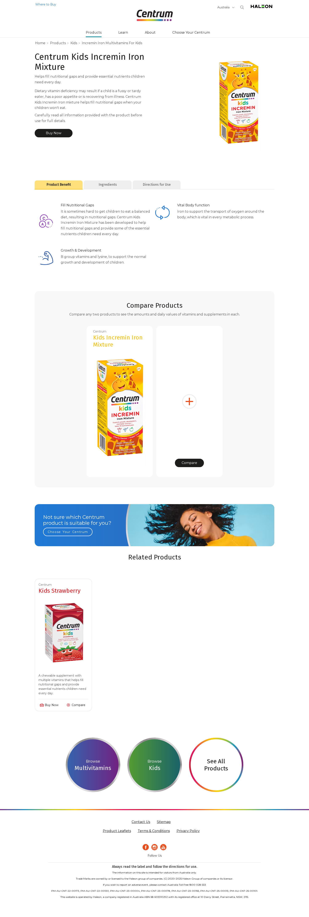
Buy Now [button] (53, 133)
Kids (73, 43)
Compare (189, 463)
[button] (226, 7)
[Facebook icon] (146, 847)
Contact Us (141, 822)
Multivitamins (93, 767)
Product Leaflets (117, 831)
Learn (123, 32)
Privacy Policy (188, 831)
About (150, 32)
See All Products (216, 765)
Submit (242, 7)
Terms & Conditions (154, 831)
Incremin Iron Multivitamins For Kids (112, 43)
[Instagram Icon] (154, 847)
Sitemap (164, 822)
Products (94, 32)
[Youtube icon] (163, 847)
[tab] (59, 185)
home (40, 43)
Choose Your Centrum (191, 32)
